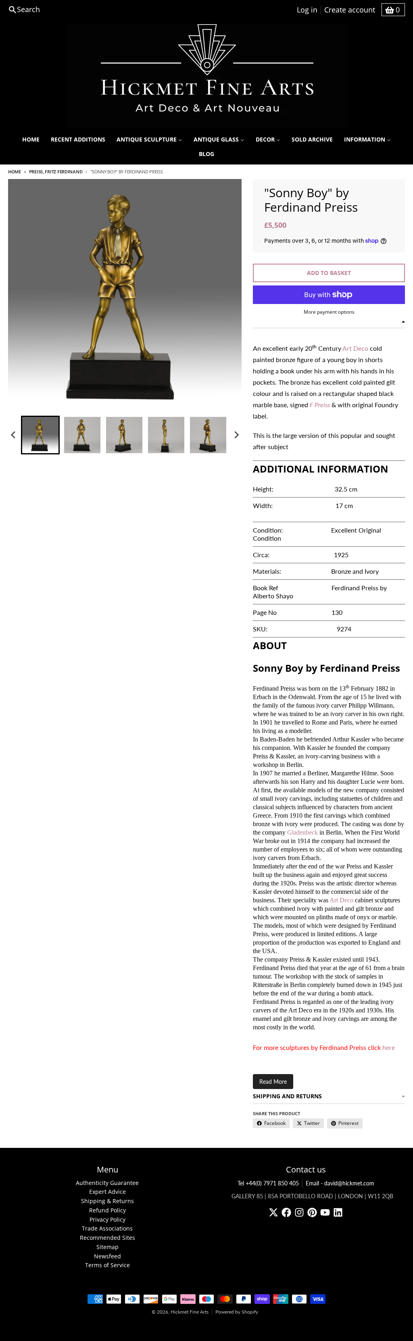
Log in (307, 10)
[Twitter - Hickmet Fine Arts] (273, 1212)
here (388, 1047)
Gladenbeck (303, 832)
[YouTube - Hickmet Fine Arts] (325, 1212)
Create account (349, 10)
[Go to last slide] (13, 435)
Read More (273, 1081)
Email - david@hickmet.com (340, 1183)
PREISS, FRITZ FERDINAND (55, 172)
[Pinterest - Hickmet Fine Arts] (312, 1212)
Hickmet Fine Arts (190, 1312)
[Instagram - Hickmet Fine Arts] (299, 1212)
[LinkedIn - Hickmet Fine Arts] (338, 1212)
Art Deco (355, 348)
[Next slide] (236, 435)
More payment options (329, 312)
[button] (40, 435)
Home (14, 172)
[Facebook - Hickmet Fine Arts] (286, 1212)
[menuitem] (31, 139)
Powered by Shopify (236, 1312)
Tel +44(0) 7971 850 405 (268, 1183)
